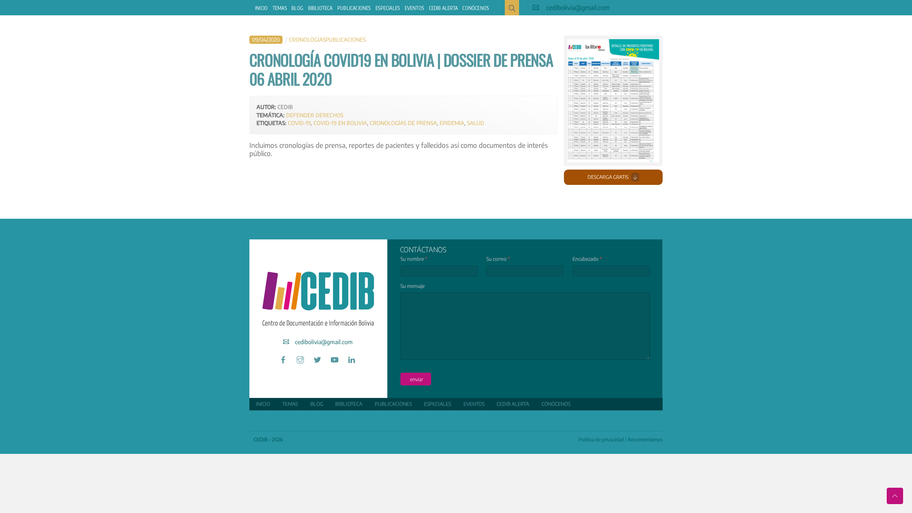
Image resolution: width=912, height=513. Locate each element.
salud (475, 122)
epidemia (452, 122)
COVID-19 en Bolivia (340, 122)
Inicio (261, 8)
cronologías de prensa (403, 122)
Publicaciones (354, 8)
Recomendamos (645, 439)
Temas (280, 8)
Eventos (414, 8)
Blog (297, 8)
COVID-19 (299, 122)
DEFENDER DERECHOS (314, 115)
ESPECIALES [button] (387, 8)
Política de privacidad (601, 439)
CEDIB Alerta (443, 8)
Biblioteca (320, 8)
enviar (416, 379)
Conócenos (475, 8)
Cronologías (307, 39)
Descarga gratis (607, 177)
